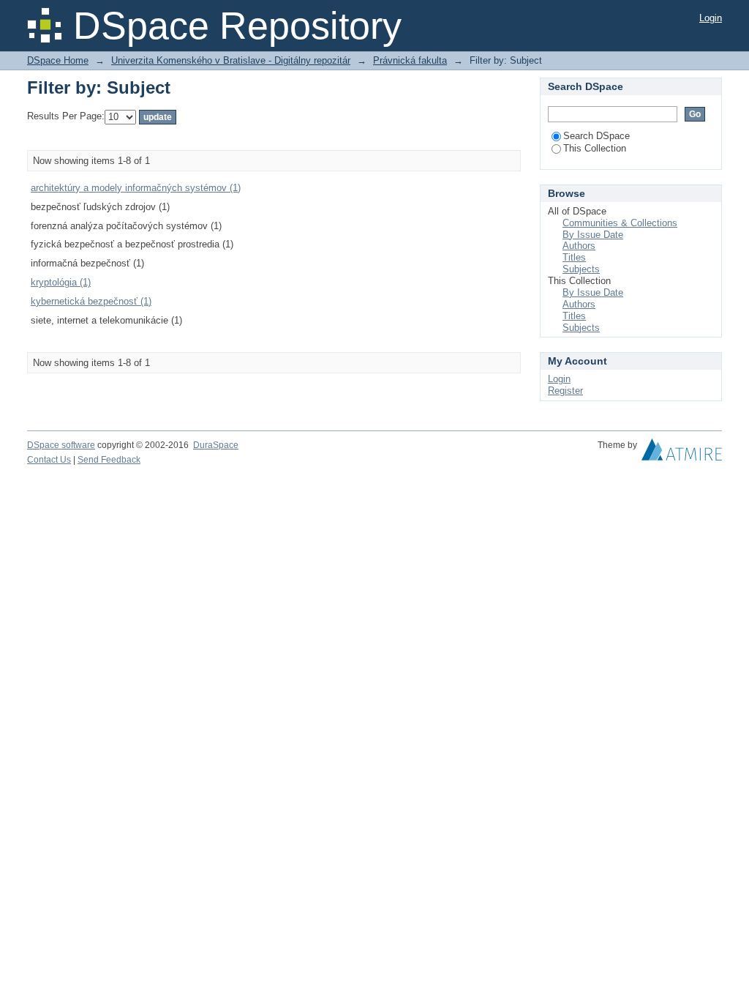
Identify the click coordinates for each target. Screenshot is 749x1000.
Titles (574, 257)
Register (565, 390)
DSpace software (61, 445)
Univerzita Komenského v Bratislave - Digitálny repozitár (230, 60)
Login (710, 17)
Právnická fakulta (410, 60)
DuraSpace (215, 445)
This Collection (594, 148)
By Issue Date (592, 234)
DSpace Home (58, 60)
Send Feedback (109, 460)
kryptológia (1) (61, 282)
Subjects (581, 269)
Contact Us (49, 460)
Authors (578, 245)
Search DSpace (596, 135)
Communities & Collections (619, 222)
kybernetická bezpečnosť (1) (91, 301)
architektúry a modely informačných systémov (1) (136, 187)
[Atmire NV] (681, 453)
